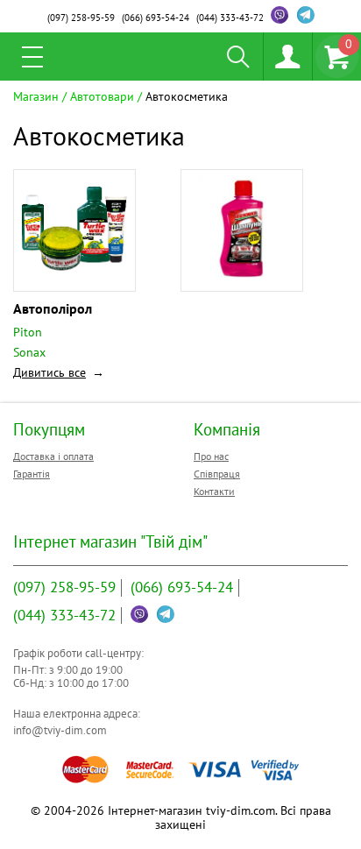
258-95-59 (81, 17)
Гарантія (31, 473)
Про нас (211, 456)
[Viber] (279, 15)
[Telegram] (306, 15)
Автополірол (52, 308)
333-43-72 (230, 17)
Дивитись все (49, 372)
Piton (27, 332)
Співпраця (217, 473)
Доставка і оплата (53, 456)
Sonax (29, 352)
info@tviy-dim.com (60, 730)
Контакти (214, 491)
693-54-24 (155, 17)
